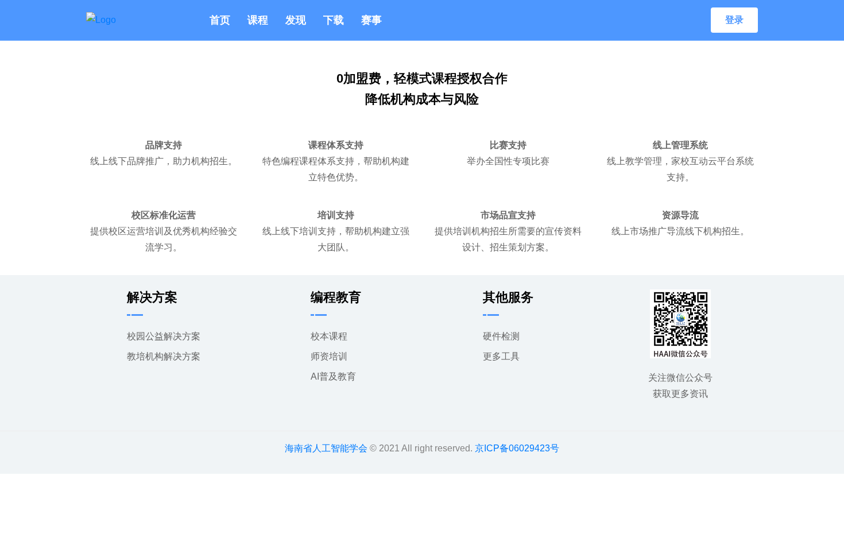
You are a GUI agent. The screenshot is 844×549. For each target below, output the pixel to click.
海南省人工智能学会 (326, 448)
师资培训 (329, 356)
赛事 (371, 20)
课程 (257, 20)
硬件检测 (501, 336)
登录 (734, 20)
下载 (333, 20)
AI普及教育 (333, 376)
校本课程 (329, 336)
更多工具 (501, 356)
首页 (220, 20)
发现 (295, 20)
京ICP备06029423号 (517, 448)
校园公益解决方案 (163, 336)
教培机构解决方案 (163, 356)
